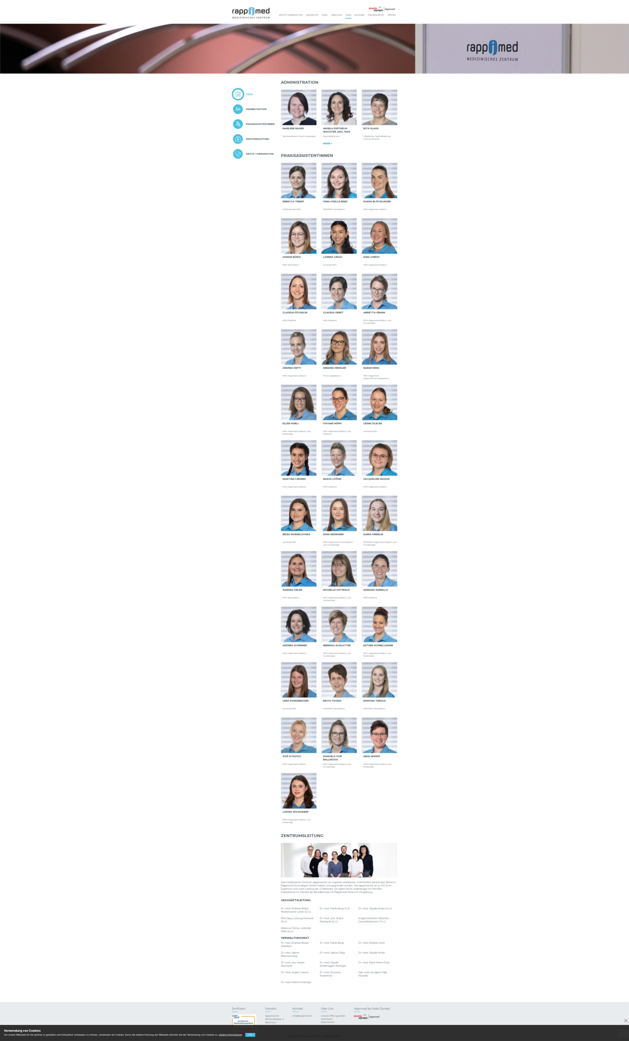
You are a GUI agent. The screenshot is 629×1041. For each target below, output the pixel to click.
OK (250, 1034)
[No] (625, 1020)
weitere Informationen (230, 1034)
